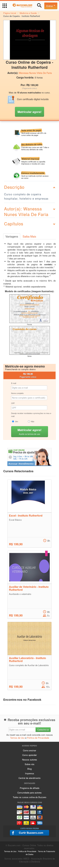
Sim (16, 421)
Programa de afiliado (29, 788)
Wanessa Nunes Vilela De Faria (35, 73)
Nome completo (17, 393)
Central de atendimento (29, 778)
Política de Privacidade (38, 737)
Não (32, 421)
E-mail (13, 383)
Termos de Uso (17, 737)
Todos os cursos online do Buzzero (29, 797)
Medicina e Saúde (28, 13)
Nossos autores (29, 759)
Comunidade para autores (29, 792)
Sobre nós (29, 764)
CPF (13, 403)
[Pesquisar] (39, 5)
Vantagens (11, 236)
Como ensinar (29, 750)
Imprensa (29, 773)
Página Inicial (9, 13)
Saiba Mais (29, 236)
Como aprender (29, 755)
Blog (29, 768)
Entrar (50, 6)
